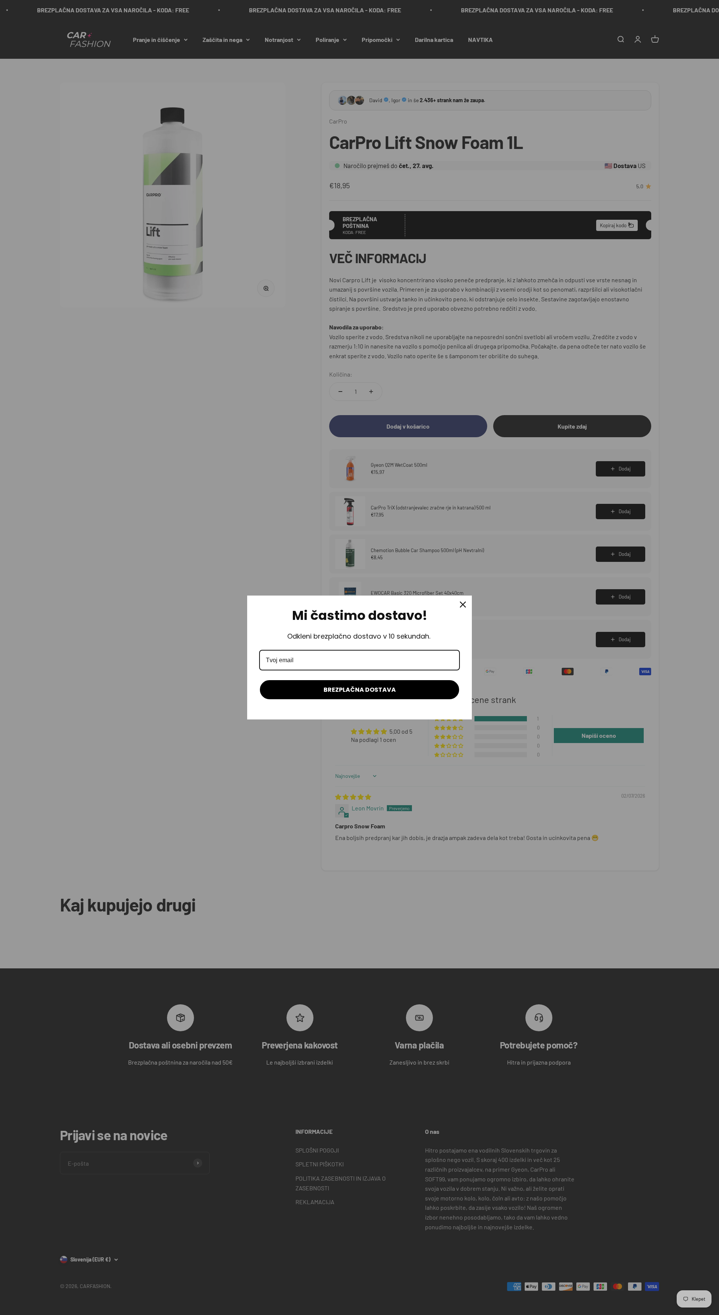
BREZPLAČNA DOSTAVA (360, 689)
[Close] (463, 605)
